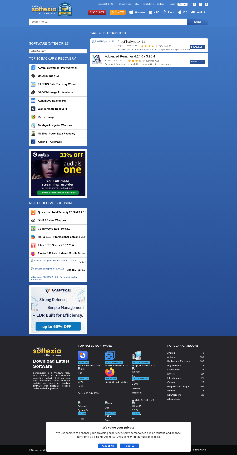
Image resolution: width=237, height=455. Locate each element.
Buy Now (118, 12)
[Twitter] (200, 4)
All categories (174, 399)
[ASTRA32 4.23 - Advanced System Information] (58, 278)
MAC (156, 12)
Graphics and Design (178, 386)
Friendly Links (148, 4)
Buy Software (174, 365)
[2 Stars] (145, 46)
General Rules (124, 4)
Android (201, 12)
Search (197, 22)
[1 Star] (142, 46)
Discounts (97, 12)
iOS (185, 12)
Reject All (129, 446)
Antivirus (171, 357)
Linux (171, 12)
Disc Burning (173, 369)
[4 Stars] (152, 46)
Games (171, 382)
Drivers (171, 373)
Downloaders (174, 394)
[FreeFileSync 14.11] (103, 45)
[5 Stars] (156, 46)
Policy (136, 4)
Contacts (160, 4)
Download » (197, 47)
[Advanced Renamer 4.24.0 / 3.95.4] (97, 59)
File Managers (174, 378)
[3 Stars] (149, 46)
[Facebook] (194, 4)
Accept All (108, 446)
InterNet (171, 390)
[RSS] (206, 4)
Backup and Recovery (178, 361)
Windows (140, 12)
